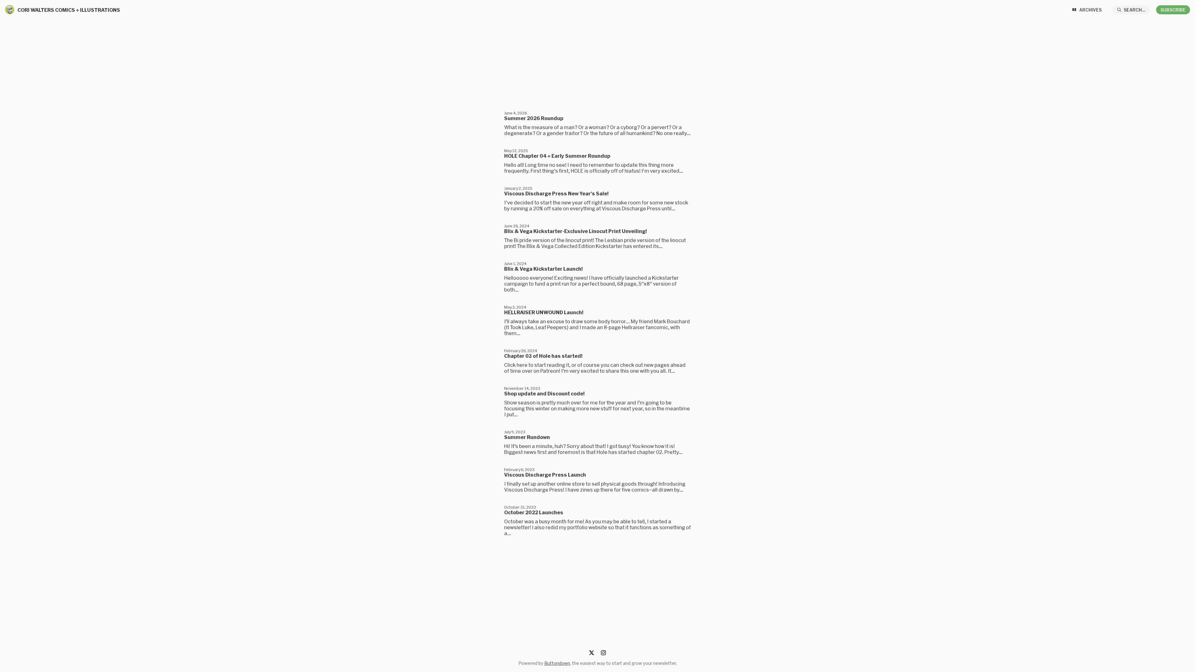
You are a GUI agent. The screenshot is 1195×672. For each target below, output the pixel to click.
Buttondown (557, 663)
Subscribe (1173, 9)
